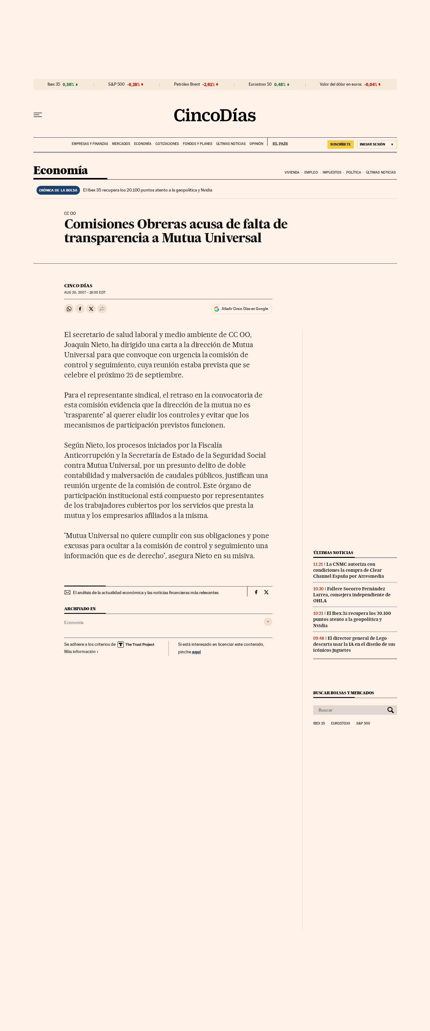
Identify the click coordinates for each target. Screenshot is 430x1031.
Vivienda (292, 172)
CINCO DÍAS (78, 286)
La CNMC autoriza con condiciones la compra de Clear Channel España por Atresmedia (348, 570)
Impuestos (332, 172)
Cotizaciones (167, 144)
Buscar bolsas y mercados (343, 692)
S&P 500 (116, 84)
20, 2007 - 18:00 (84, 292)
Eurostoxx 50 (260, 84)
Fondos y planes (197, 144)
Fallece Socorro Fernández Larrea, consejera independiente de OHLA (352, 595)
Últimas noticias (231, 144)
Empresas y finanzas (90, 144)
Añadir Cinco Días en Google (245, 308)
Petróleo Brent (187, 84)
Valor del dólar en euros (341, 84)
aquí (196, 651)
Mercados (121, 144)
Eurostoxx (340, 723)
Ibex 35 (54, 84)
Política (353, 172)
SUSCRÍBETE (340, 144)
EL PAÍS (277, 142)
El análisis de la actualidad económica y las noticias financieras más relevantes (145, 592)
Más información (80, 651)
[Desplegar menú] (37, 115)
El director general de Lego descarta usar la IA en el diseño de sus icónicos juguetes (354, 644)
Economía (142, 144)
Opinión (256, 144)
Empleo (311, 172)
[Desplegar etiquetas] (268, 621)
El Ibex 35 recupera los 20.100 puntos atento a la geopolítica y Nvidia (147, 189)
